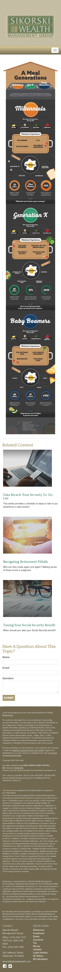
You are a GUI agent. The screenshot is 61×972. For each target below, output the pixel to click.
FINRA (16, 768)
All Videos (38, 955)
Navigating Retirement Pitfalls (25, 562)
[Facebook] (4, 966)
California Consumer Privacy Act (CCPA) (28, 750)
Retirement (38, 930)
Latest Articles (40, 952)
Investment (38, 933)
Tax (35, 942)
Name (6, 657)
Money (36, 946)
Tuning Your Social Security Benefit (29, 625)
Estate (36, 936)
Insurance (38, 939)
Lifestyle (37, 949)
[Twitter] (10, 966)
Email (5, 668)
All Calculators (40, 959)
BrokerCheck (7, 715)
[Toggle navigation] (55, 50)
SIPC (21, 768)
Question (8, 678)
